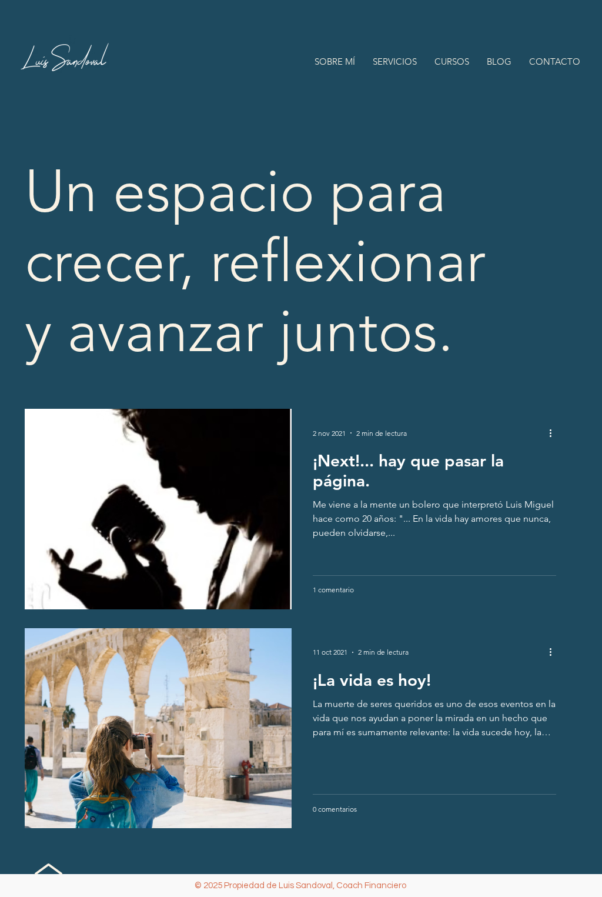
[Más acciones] (554, 433)
